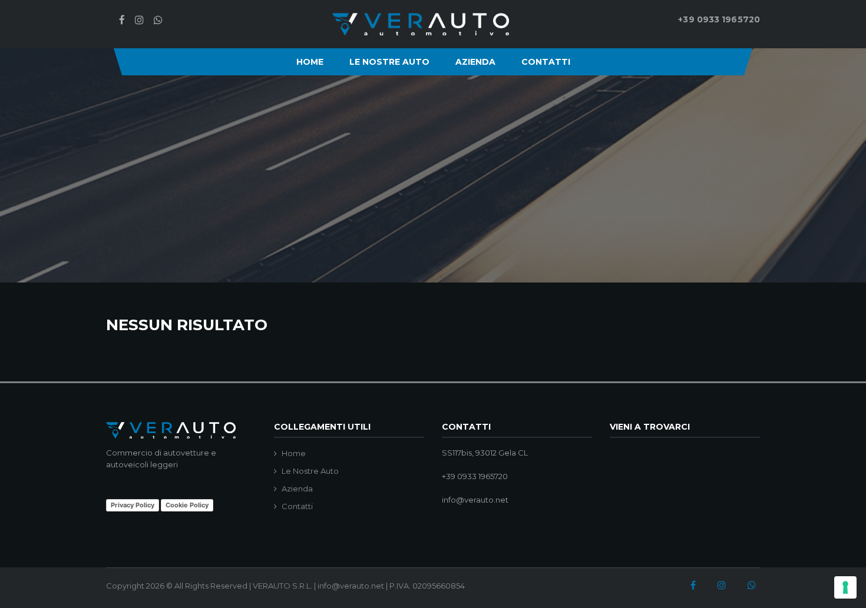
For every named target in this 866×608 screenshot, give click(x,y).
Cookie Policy (187, 505)
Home (309, 62)
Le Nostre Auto (389, 62)
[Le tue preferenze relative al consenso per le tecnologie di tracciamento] (845, 587)
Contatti (545, 62)
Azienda (475, 62)
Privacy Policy (132, 505)
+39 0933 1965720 (719, 19)
